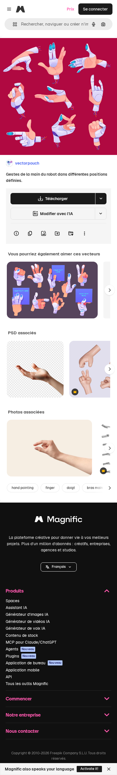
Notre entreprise (23, 715)
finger (50, 488)
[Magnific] (58, 520)
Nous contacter (22, 731)
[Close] (108, 769)
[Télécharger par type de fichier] (100, 198)
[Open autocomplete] (12, 24)
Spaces (12, 600)
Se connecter (95, 9)
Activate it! (89, 768)
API (9, 676)
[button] (59, 567)
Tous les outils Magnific (27, 683)
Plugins (20, 656)
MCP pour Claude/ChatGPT (31, 642)
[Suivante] (110, 290)
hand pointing (23, 488)
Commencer (19, 699)
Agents (20, 649)
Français (59, 566)
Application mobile (22, 670)
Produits (15, 591)
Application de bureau (33, 662)
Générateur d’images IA (27, 614)
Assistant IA (16, 607)
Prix (70, 9)
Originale (37, 48)
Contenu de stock (22, 635)
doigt (71, 488)
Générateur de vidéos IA (28, 621)
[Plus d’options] (84, 233)
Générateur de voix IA (25, 628)
